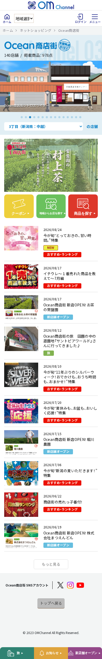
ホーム (8, 30)
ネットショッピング (35, 30)
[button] (22, 117)
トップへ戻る (51, 603)
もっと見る (51, 564)
